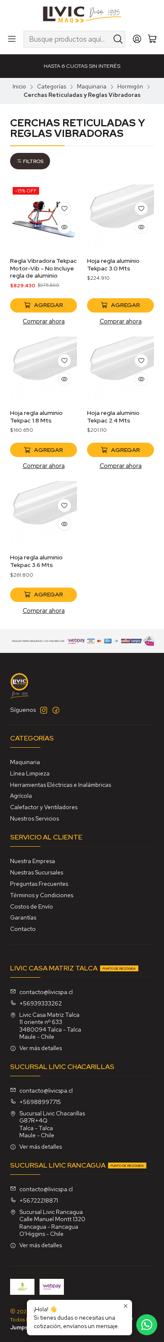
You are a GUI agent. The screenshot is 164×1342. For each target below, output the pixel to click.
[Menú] (12, 39)
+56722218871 (38, 1200)
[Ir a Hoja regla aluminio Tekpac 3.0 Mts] (120, 217)
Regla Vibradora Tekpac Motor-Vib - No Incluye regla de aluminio (43, 268)
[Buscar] (118, 39)
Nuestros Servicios (34, 818)
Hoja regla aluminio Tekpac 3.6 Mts (36, 561)
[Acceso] (137, 39)
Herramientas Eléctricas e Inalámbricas (60, 785)
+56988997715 (40, 1102)
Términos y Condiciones (41, 895)
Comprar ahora (44, 321)
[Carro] (152, 39)
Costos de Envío (31, 906)
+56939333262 (40, 1003)
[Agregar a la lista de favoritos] (64, 208)
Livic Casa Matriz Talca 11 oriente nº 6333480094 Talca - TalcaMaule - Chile (50, 1026)
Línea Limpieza (30, 773)
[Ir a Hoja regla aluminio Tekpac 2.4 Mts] (120, 370)
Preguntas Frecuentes (39, 884)
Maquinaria (91, 87)
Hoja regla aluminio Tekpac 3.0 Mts (113, 264)
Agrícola (21, 795)
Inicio (19, 87)
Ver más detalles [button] (40, 1048)
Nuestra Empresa (32, 861)
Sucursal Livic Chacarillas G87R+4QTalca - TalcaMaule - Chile (52, 1124)
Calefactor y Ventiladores (43, 807)
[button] (30, 161)
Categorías (51, 87)
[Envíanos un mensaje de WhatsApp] (146, 1324)
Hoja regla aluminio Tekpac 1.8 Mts (36, 416)
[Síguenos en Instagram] (44, 710)
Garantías (23, 917)
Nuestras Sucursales (36, 872)
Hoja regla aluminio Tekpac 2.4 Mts (113, 416)
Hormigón (130, 87)
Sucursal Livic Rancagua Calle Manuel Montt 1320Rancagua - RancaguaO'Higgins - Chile (52, 1223)
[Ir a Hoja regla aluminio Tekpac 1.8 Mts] (43, 370)
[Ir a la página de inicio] (82, 14)
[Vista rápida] (64, 227)
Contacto (23, 929)
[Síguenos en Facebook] (56, 710)
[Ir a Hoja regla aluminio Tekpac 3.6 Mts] (43, 514)
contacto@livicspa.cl (46, 992)
